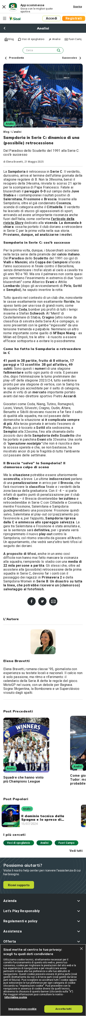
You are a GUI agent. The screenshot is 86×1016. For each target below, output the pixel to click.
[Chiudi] (81, 948)
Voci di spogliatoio (18, 842)
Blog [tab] (11, 39)
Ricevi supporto (19, 885)
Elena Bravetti (14, 161)
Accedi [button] (51, 18)
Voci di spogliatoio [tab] (32, 39)
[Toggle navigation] (4, 18)
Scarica (77, 6)
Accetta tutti (63, 1008)
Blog (6, 131)
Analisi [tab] (56, 39)
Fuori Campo (66, 842)
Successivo (70, 57)
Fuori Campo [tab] (75, 39)
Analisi (44, 842)
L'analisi (16, 131)
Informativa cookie (15, 997)
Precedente (16, 57)
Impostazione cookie (22, 1008)
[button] (43, 901)
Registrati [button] (74, 18)
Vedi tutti (76, 850)
